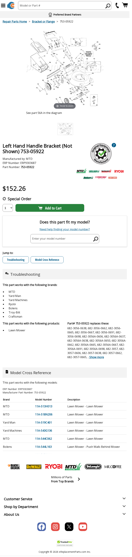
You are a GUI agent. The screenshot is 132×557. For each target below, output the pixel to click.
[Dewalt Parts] (33, 466)
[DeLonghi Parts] (93, 466)
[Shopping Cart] (125, 5)
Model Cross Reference (47, 260)
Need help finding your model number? (65, 229)
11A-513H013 (43, 406)
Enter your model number (48, 238)
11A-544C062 (43, 439)
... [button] (96, 357)
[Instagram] (55, 526)
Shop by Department (21, 506)
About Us (11, 514)
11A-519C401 (43, 422)
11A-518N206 (43, 414)
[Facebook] (41, 526)
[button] (3, 5)
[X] (69, 526)
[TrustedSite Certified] (64, 543)
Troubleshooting (15, 260)
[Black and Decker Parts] (14, 466)
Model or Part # (30, 5)
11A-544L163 (43, 447)
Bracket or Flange (43, 21)
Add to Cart (53, 208)
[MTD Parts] (73, 466)
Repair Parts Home (15, 21)
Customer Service (18, 499)
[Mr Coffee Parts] (113, 466)
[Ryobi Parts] (53, 466)
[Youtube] (83, 526)
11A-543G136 (43, 430)
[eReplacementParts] (11, 5)
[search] (108, 5)
